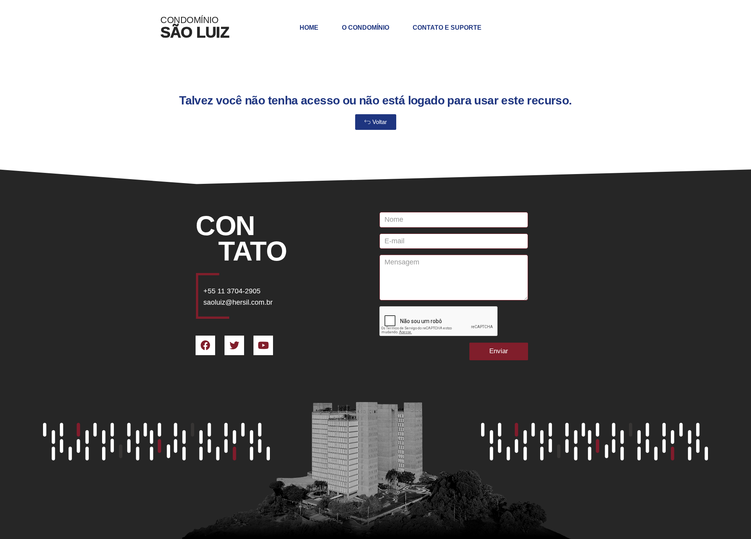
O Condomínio (365, 27)
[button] (375, 122)
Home (309, 27)
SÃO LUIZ (194, 32)
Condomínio (189, 20)
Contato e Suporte (447, 27)
